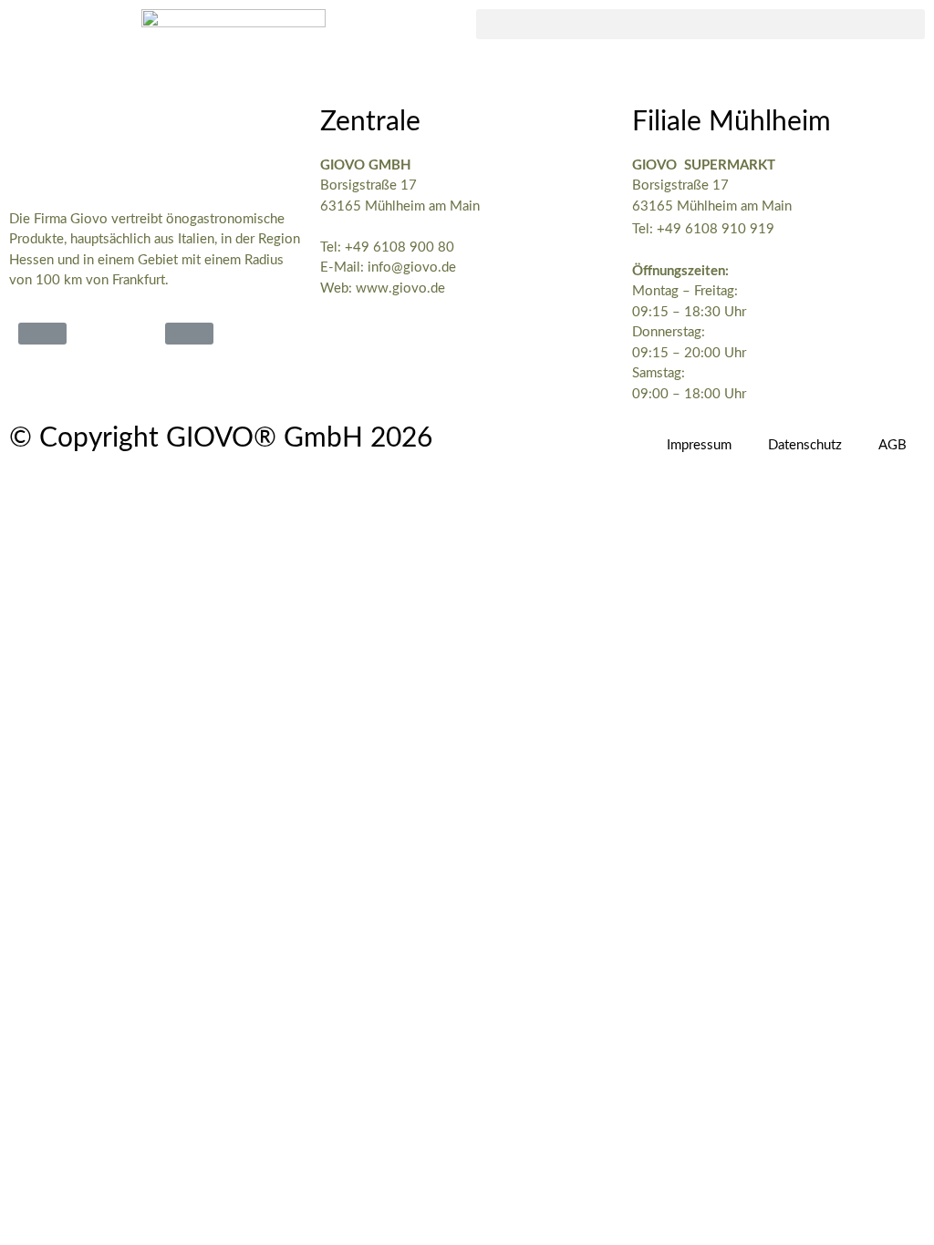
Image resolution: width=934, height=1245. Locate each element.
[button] (700, 24)
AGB (892, 445)
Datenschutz (805, 445)
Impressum (699, 445)
